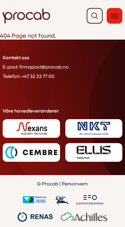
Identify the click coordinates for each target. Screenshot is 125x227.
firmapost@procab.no (44, 67)
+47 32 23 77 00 (38, 76)
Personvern (75, 183)
